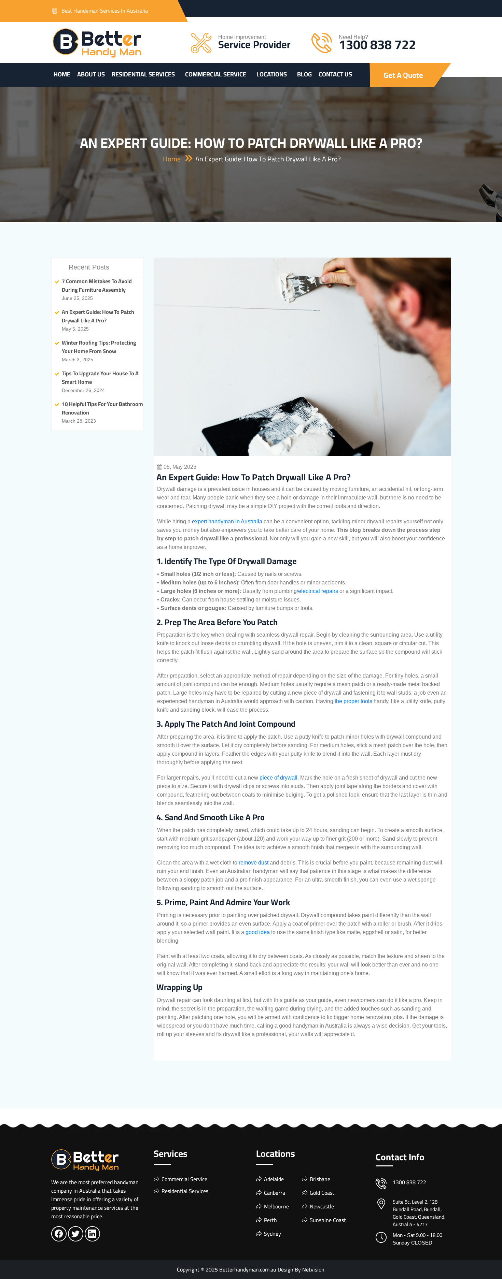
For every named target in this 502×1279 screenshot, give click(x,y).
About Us (91, 74)
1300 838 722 (377, 44)
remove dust (253, 863)
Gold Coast (322, 1193)
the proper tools (353, 701)
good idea (258, 932)
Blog (304, 74)
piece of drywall (278, 778)
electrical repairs (318, 591)
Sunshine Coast (328, 1220)
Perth (270, 1220)
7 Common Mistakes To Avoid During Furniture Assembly (97, 285)
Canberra (274, 1193)
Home (62, 74)
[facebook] (59, 1235)
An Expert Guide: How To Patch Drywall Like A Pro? (98, 316)
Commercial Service (215, 74)
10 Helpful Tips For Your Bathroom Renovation (102, 408)
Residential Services (143, 74)
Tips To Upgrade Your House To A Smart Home (100, 377)
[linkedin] (92, 1235)
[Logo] (96, 43)
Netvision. (313, 1269)
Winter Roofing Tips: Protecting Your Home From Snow (99, 346)
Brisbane (320, 1179)
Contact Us (335, 74)
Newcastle (322, 1206)
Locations (271, 74)
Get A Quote (403, 75)
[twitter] (75, 1235)
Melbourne (276, 1206)
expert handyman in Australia (227, 521)
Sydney (272, 1234)
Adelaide (274, 1179)
